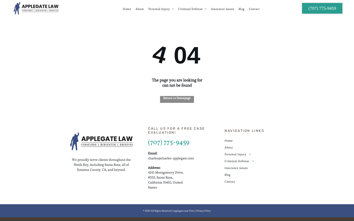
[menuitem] (127, 9)
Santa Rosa (112, 164)
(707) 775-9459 (168, 142)
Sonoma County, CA (91, 169)
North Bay (81, 164)
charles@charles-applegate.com (171, 158)
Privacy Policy (203, 210)
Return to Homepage (177, 98)
